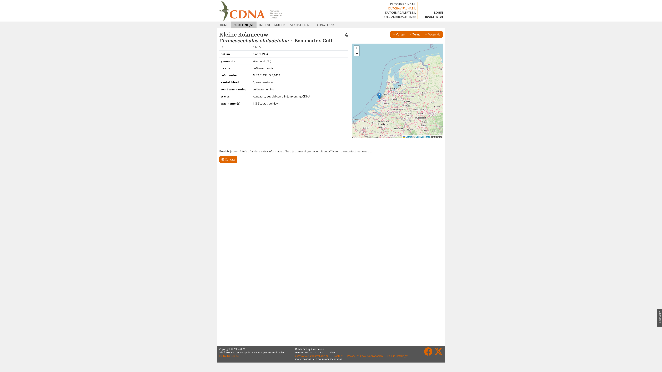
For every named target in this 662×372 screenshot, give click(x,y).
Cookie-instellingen (397, 356)
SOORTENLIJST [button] (244, 25)
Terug (416, 34)
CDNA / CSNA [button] (325, 25)
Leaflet (408, 136)
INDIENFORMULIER (272, 25)
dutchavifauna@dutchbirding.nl (312, 356)
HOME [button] (224, 25)
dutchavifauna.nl (402, 8)
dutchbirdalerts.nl (400, 12)
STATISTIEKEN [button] (299, 25)
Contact (229, 159)
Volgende (434, 34)
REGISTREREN (434, 17)
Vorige (400, 34)
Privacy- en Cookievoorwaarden (365, 356)
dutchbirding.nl (403, 4)
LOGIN (438, 12)
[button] (379, 96)
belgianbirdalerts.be (400, 17)
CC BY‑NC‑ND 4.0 (229, 356)
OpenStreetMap (422, 136)
